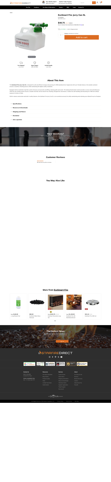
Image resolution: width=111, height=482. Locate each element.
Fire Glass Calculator (47, 374)
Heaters (61, 7)
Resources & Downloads (20, 107)
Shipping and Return (19, 111)
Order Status (61, 376)
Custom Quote (62, 374)
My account (61, 389)
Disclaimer (16, 115)
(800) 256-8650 (27, 374)
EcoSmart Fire (61, 290)
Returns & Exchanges (63, 380)
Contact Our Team (27, 375)
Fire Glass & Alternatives (49, 7)
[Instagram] (49, 357)
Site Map (77, 401)
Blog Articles (46, 376)
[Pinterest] (55, 357)
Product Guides (46, 378)
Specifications (17, 104)
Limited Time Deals (47, 382)
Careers (76, 380)
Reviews (76, 376)
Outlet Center (46, 384)
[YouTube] (61, 357)
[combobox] (88, 2)
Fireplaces (36, 7)
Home (11, 12)
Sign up (62, 341)
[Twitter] (58, 357)
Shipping (66, 33)
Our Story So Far (78, 374)
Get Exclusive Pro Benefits (65, 3)
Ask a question (17, 119)
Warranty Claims (62, 382)
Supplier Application (63, 384)
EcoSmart (61, 17)
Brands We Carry (78, 378)
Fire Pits (28, 7)
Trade (74, 7)
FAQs (44, 380)
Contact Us (81, 7)
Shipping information (63, 378)
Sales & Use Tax (78, 382)
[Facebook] (52, 357)
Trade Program (62, 387)
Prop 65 (76, 384)
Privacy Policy (60, 401)
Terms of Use (69, 401)
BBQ (68, 7)
